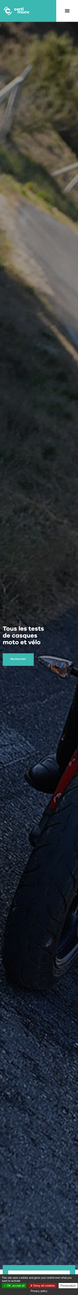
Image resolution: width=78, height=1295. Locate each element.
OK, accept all (15, 1285)
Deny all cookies (44, 1285)
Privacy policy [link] (39, 1290)
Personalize (68, 1285)
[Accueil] (16, 11)
